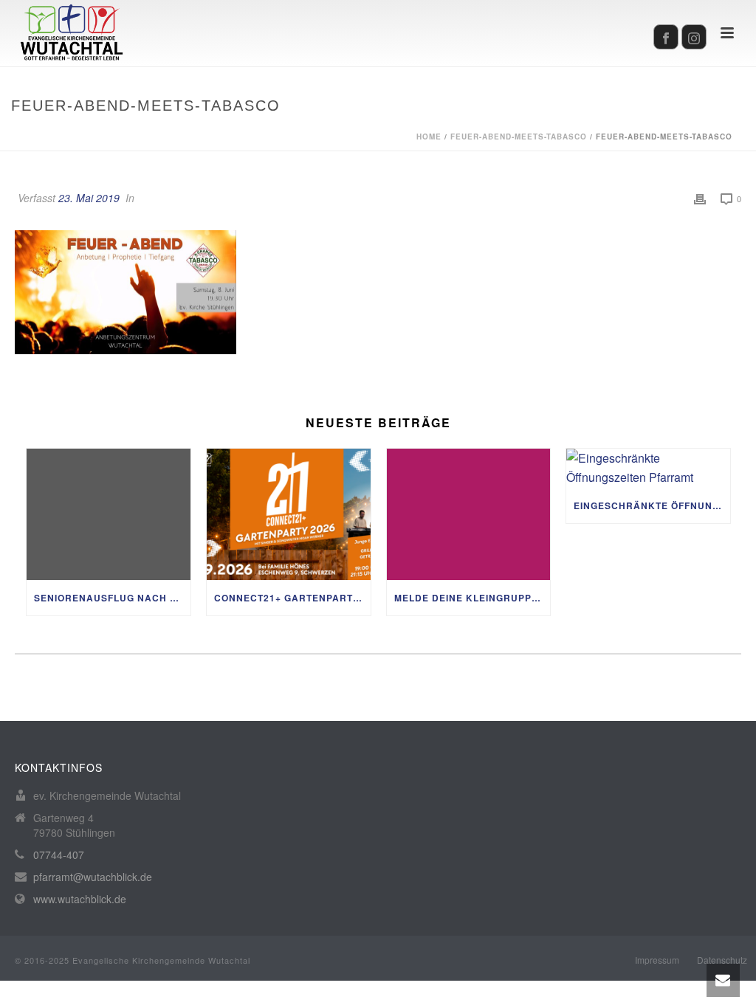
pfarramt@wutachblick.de (92, 876)
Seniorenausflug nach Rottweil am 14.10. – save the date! (112, 597)
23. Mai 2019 (89, 197)
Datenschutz (722, 960)
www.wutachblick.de (79, 898)
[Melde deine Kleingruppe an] (469, 514)
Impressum (657, 960)
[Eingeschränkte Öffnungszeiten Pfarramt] (648, 468)
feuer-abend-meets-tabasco (518, 136)
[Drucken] (700, 198)
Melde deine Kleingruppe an (472, 597)
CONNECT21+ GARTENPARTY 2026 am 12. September (292, 597)
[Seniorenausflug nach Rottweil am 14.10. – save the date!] (108, 514)
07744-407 (58, 854)
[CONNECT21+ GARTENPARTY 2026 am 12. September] (289, 514)
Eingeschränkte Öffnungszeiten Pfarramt (652, 505)
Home (428, 136)
